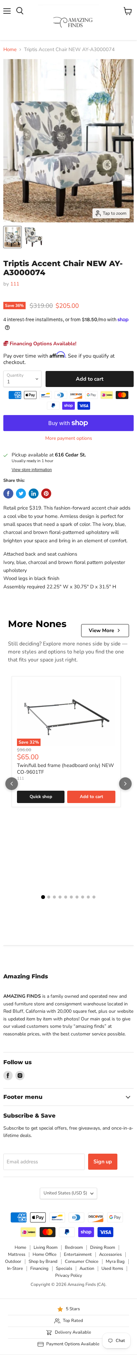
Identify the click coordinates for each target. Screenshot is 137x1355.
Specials (64, 1269)
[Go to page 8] (82, 897)
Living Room (46, 1247)
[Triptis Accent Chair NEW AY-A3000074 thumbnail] (12, 237)
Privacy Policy (68, 1276)
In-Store (15, 1269)
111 (14, 283)
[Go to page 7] (76, 897)
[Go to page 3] (54, 897)
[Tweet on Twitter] (21, 494)
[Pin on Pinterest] (46, 494)
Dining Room (102, 1247)
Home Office (45, 1254)
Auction (86, 1269)
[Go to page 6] (71, 897)
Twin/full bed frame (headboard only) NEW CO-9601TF (65, 768)
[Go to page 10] (93, 897)
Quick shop (41, 797)
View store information (32, 469)
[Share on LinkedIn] (34, 494)
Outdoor (13, 1262)
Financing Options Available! (42, 343)
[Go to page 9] (88, 897)
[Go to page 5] (65, 897)
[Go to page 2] (48, 897)
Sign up (102, 1161)
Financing (39, 1269)
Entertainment (78, 1254)
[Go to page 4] (60, 897)
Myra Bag (115, 1262)
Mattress (16, 1254)
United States (65, 1193)
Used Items (112, 1269)
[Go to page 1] (43, 897)
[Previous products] (11, 783)
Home (10, 49)
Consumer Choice (81, 1262)
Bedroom (74, 1247)
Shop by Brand (43, 1262)
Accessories (110, 1254)
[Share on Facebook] (8, 494)
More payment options (68, 438)
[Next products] (125, 783)
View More (101, 630)
